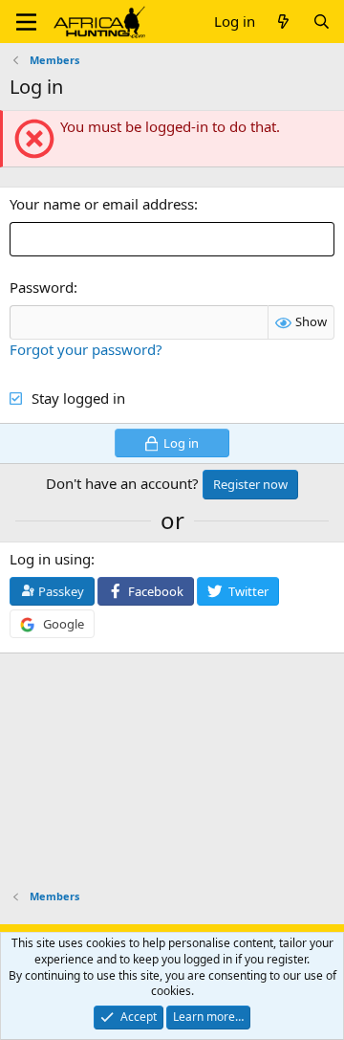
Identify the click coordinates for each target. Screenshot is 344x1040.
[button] (26, 22)
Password (42, 287)
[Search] (321, 21)
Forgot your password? (86, 349)
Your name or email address (102, 203)
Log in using (50, 558)
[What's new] (283, 21)
